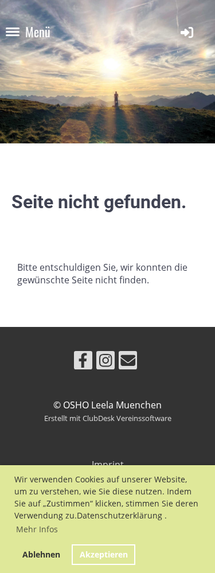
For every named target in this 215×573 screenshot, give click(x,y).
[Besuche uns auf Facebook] (83, 362)
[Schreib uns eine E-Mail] (128, 362)
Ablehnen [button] (41, 554)
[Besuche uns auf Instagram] (105, 362)
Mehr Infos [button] (37, 529)
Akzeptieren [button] (104, 554)
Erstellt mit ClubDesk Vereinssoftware (107, 418)
